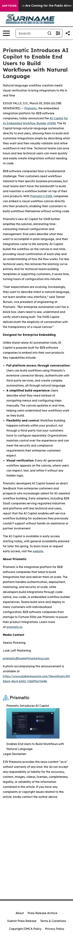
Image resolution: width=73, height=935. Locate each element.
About (20, 913)
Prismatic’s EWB (41, 196)
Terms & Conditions (53, 921)
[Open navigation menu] (6, 33)
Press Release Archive (42, 913)
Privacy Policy (54, 929)
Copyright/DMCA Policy (25, 929)
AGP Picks (9, 5)
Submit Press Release (21, 921)
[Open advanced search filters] (58, 33)
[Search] (49, 33)
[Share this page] (67, 33)
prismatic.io (14, 627)
